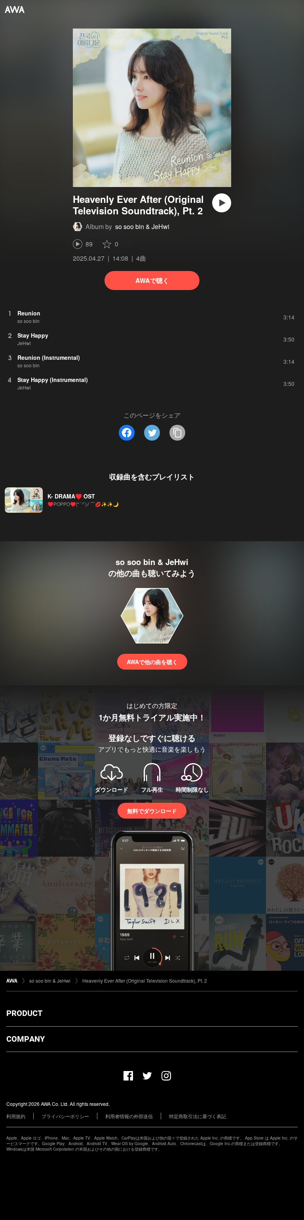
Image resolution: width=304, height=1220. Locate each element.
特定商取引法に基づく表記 (197, 1116)
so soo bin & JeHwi (142, 226)
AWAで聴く (152, 280)
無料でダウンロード (152, 811)
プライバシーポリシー (65, 1116)
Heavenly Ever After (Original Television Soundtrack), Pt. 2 (144, 980)
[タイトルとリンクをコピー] (177, 433)
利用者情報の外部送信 (129, 1116)
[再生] (221, 202)
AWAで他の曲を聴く (152, 662)
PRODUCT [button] (24, 1013)
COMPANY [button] (25, 1039)
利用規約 (15, 1116)
